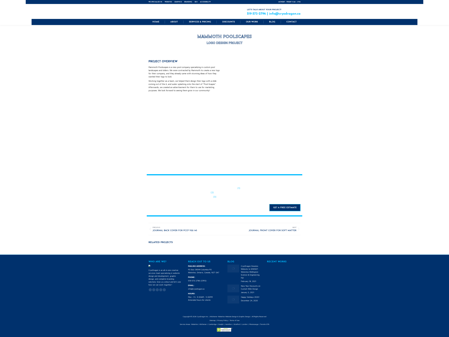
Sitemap (213, 320)
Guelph (221, 324)
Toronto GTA (264, 324)
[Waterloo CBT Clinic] (280, 287)
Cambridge (212, 324)
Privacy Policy (222, 320)
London (245, 324)
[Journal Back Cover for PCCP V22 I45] (271, 278)
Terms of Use (234, 320)
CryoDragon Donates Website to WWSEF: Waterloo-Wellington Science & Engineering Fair (250, 272)
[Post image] (233, 268)
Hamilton (228, 324)
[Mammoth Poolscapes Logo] (289, 269)
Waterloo (194, 324)
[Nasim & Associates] (271, 287)
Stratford (237, 324)
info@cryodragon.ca (285, 13)
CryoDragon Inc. (202, 316)
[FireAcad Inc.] (280, 278)
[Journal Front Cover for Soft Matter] (280, 269)
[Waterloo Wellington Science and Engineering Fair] (271, 269)
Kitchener (203, 324)
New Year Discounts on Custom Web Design (250, 287)
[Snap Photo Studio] (289, 278)
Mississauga (253, 324)
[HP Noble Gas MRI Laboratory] (289, 287)
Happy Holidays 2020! (250, 297)
